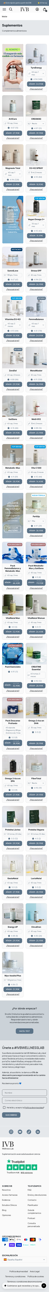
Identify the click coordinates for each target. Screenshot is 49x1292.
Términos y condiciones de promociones (24, 1281)
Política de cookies (36, 1276)
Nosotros (6, 1190)
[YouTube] (20, 1131)
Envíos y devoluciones (37, 1195)
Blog (4, 1210)
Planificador (33, 1205)
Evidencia (6, 1200)
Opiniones (6, 1215)
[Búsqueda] (11, 9)
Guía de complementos (34, 1211)
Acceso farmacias (10, 1195)
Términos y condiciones (15, 1276)
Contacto (32, 1200)
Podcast (31, 1218)
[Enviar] (43, 1285)
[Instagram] (11, 1131)
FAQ (29, 1190)
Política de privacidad (34, 1107)
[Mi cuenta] (37, 9)
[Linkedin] (38, 1131)
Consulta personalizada (34, 1224)
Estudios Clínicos (9, 1205)
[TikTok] (29, 1131)
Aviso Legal (34, 1271)
